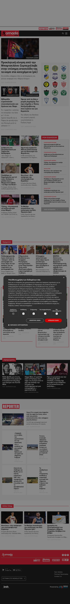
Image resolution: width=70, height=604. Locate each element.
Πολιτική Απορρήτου (26, 305)
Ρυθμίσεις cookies (13, 305)
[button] (18, 325)
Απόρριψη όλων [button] (34, 320)
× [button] (63, 277)
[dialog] (35, 302)
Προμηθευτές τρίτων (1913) (24, 293)
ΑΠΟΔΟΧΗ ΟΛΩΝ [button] (53, 320)
